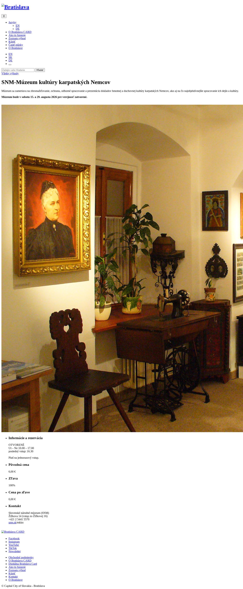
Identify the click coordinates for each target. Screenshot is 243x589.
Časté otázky (16, 44)
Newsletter (15, 551)
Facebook (14, 538)
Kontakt (13, 576)
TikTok (13, 548)
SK (10, 57)
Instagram (14, 541)
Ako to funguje (17, 35)
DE (18, 28)
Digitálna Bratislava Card (23, 563)
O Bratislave (16, 47)
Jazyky (12, 22)
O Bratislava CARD (20, 31)
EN (18, 25)
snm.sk (12, 522)
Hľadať (39, 70)
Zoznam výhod (17, 38)
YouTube (14, 544)
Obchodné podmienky (21, 557)
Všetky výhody (10, 73)
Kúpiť (12, 41)
